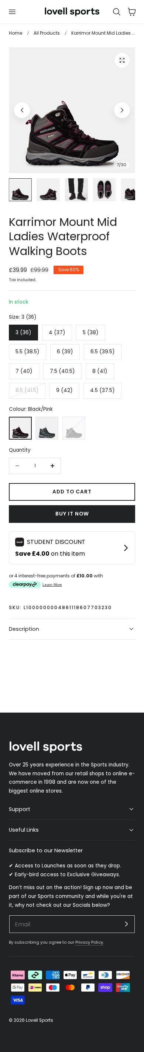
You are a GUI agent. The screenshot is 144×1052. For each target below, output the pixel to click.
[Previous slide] (22, 110)
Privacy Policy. (89, 942)
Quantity (20, 450)
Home (15, 33)
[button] (11, 11)
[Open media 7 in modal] (122, 60)
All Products (47, 33)
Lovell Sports (39, 1020)
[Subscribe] (126, 924)
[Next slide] (122, 110)
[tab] (20, 189)
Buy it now (72, 513)
